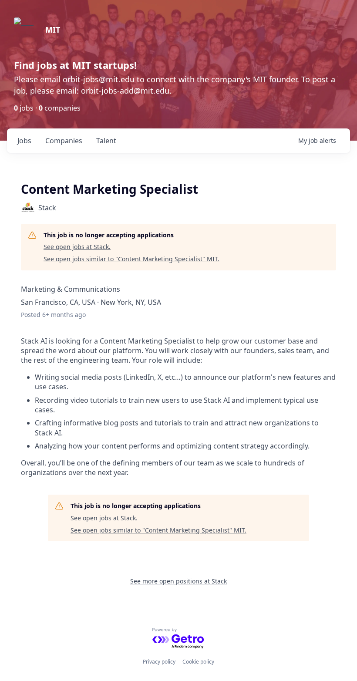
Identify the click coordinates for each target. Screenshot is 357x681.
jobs (24, 140)
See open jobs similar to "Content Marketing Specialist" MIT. (131, 259)
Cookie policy (198, 661)
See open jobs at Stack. (77, 247)
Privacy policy (159, 661)
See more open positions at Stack (178, 581)
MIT (52, 29)
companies (63, 140)
